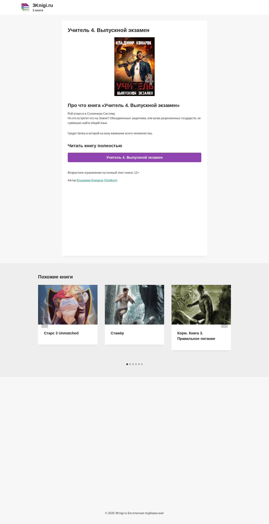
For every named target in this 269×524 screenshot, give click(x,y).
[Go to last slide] (44, 323)
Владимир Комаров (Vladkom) (97, 180)
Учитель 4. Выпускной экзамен (134, 157)
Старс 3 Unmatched (61, 333)
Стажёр (117, 333)
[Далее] (224, 323)
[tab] (127, 364)
